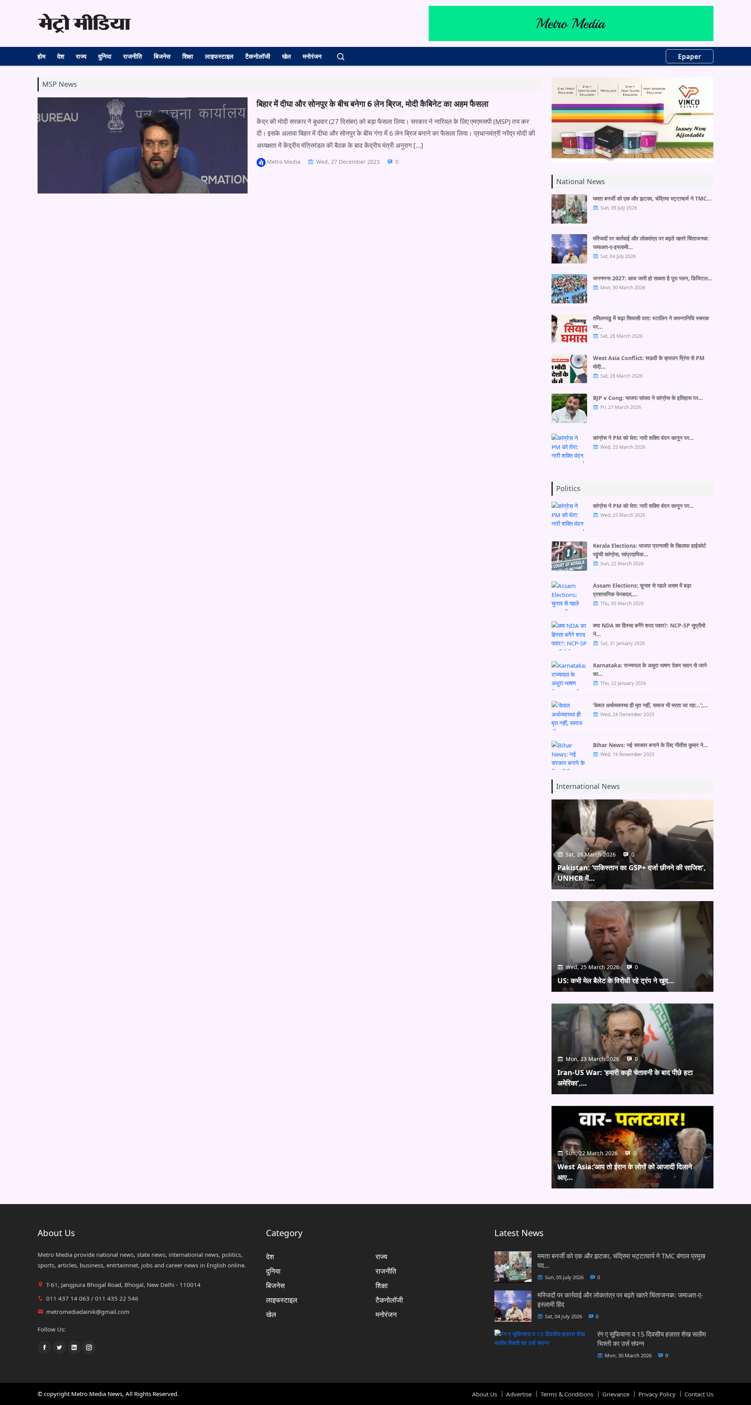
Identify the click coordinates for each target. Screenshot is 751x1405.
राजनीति (132, 56)
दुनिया (104, 56)
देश (60, 56)
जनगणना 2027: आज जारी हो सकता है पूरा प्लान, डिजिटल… (652, 278)
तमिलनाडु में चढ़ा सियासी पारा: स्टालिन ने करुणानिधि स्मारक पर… (651, 322)
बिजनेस (162, 56)
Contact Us (699, 1394)
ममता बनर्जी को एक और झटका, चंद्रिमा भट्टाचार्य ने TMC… (652, 198)
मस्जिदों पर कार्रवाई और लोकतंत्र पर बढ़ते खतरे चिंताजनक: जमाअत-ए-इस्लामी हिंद (620, 1299)
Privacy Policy (657, 1394)
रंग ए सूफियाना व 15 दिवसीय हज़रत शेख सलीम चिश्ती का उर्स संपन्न (651, 1339)
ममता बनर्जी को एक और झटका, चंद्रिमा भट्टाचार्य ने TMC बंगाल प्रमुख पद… (621, 1260)
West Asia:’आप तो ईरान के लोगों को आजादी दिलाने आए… (624, 1172)
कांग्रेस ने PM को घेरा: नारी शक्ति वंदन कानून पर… (643, 437)
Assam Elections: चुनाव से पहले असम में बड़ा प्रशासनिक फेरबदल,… (642, 590)
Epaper (689, 56)
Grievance (615, 1394)
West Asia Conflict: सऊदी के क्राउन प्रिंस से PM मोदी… (648, 362)
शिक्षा (187, 56)
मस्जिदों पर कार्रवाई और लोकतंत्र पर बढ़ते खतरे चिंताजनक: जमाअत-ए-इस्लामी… (651, 243)
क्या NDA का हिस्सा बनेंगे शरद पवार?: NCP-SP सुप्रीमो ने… (649, 630)
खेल (286, 56)
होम (41, 56)
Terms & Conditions (567, 1394)
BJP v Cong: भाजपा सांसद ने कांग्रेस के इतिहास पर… (648, 397)
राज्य (81, 56)
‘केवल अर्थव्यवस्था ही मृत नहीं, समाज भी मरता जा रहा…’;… (650, 705)
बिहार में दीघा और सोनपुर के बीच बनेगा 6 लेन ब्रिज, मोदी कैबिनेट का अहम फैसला (373, 103)
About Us (484, 1394)
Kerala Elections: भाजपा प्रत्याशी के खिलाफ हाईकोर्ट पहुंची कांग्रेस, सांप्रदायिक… (649, 550)
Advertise (519, 1394)
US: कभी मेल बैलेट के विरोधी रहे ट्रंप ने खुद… (615, 980)
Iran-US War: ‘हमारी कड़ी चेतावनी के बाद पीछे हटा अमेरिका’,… (625, 1078)
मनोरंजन (312, 56)
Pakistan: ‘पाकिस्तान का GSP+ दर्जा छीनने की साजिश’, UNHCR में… (631, 873)
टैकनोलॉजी (257, 56)
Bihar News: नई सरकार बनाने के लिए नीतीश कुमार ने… (650, 745)
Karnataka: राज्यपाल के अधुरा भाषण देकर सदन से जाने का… (650, 669)
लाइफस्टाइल (219, 56)
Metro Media (283, 161)
